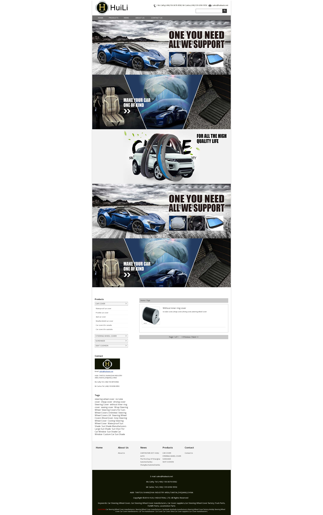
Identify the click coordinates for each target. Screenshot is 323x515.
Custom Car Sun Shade (114, 434)
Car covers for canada (104, 325)
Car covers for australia (104, 329)
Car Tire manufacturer (147, 511)
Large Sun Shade (103, 428)
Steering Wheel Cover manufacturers (149, 509)
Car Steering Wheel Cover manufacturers (149, 503)
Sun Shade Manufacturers (114, 426)
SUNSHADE (100, 341)
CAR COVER (100, 303)
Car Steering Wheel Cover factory (199, 503)
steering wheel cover (104, 399)
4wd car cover (101, 317)
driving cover (119, 401)
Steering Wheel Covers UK (110, 414)
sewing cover (107, 407)
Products (113, 18)
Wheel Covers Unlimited (106, 412)
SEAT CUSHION (102, 345)
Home (100, 18)
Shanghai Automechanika (150, 465)
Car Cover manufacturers (129, 511)
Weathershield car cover (104, 321)
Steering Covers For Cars (113, 410)
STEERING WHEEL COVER (106, 336)
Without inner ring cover (174, 308)
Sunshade (165, 509)
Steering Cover (102, 404)
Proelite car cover (102, 313)
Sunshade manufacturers (178, 509)
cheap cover (106, 401)
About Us (140, 18)
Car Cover (159, 511)
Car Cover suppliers (176, 503)
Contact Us (156, 18)
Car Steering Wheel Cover (119, 503)
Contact (189, 447)
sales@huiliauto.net (220, 5)
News (126, 18)
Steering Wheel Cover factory (198, 509)
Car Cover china (168, 511)
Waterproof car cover (103, 308)
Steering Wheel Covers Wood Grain (111, 416)
